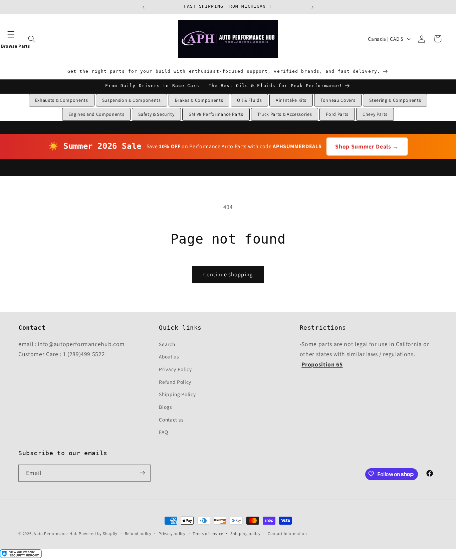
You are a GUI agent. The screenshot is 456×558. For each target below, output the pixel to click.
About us (169, 356)
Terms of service (208, 533)
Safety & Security (156, 114)
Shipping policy (245, 533)
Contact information (287, 533)
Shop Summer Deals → (367, 146)
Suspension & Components (131, 100)
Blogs (165, 406)
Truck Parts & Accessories (284, 114)
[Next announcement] (312, 7)
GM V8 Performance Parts (216, 114)
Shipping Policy (177, 394)
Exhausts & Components (61, 100)
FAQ (163, 431)
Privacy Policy (175, 368)
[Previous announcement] (143, 7)
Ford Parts (337, 114)
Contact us (171, 419)
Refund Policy (175, 381)
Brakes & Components (199, 100)
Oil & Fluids (249, 100)
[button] (15, 39)
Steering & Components (395, 100)
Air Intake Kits (291, 100)
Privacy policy (172, 533)
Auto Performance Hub (55, 533)
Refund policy (138, 533)
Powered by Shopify (98, 533)
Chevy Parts (375, 114)
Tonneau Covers (337, 100)
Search (167, 343)
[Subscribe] (142, 473)
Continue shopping (228, 274)
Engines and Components (96, 114)
